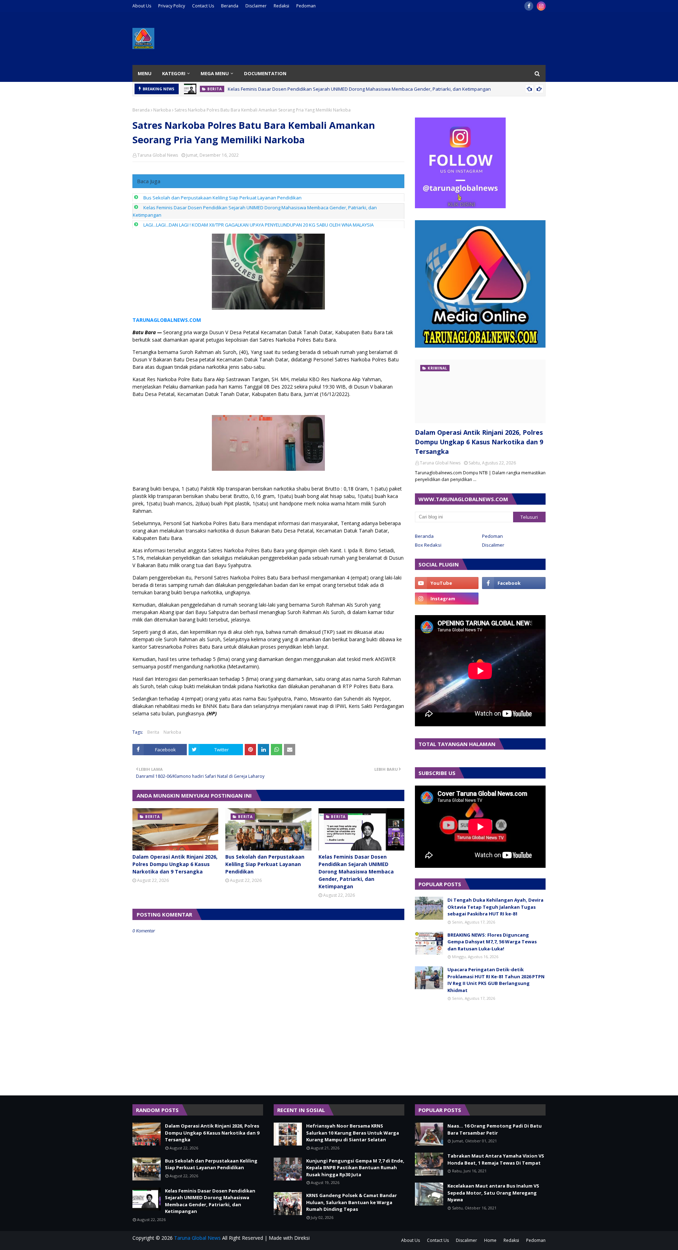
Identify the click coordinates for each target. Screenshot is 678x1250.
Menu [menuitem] (144, 73)
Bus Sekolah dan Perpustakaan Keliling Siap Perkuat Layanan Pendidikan (222, 197)
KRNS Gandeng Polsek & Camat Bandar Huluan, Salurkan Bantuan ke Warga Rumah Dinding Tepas (351, 1202)
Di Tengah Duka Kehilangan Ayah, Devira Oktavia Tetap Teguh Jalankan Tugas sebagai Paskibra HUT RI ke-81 (495, 907)
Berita (153, 732)
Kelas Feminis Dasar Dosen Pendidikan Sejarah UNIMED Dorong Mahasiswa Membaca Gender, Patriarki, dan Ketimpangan (359, 89)
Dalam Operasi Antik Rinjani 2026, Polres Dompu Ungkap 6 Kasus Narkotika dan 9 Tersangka (175, 864)
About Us (141, 6)
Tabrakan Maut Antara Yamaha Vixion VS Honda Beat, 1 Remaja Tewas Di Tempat (495, 1159)
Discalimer (493, 545)
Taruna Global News (157, 155)
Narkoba (162, 110)
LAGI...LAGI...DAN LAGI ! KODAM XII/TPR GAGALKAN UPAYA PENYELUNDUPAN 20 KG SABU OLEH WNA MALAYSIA (258, 225)
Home (490, 1240)
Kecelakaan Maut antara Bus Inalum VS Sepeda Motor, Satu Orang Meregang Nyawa (493, 1193)
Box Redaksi (428, 545)
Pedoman (306, 6)
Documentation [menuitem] (265, 73)
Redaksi (281, 6)
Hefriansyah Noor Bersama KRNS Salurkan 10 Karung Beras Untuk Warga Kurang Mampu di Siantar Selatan (352, 1133)
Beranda (229, 6)
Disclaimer (256, 6)
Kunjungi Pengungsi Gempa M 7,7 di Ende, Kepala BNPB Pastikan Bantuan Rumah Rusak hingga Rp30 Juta (355, 1168)
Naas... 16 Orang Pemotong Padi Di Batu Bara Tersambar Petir (494, 1129)
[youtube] (446, 583)
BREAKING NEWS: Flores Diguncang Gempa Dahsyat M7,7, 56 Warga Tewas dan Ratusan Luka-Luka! (492, 942)
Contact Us (203, 6)
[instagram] (541, 6)
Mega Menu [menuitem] (215, 73)
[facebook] (528, 6)
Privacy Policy (171, 6)
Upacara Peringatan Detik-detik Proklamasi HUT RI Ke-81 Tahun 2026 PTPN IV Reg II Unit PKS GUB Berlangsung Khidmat (496, 979)
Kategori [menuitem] (173, 73)
